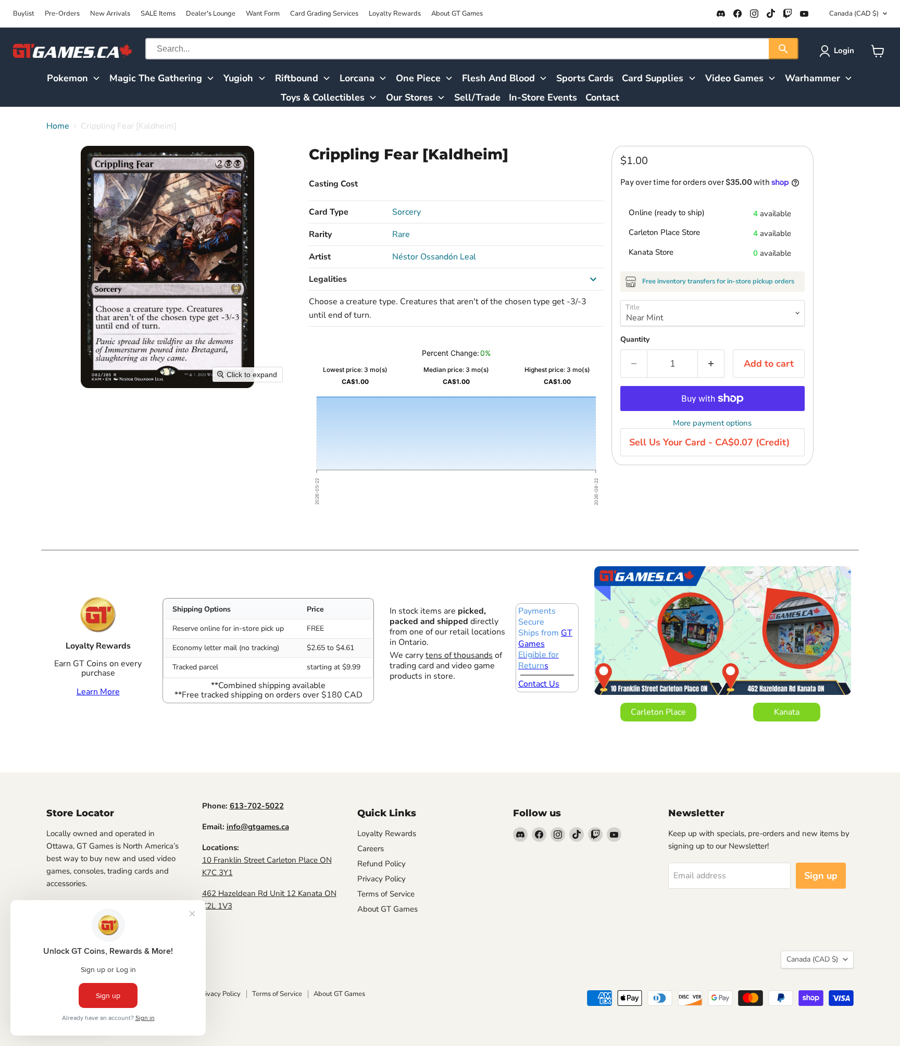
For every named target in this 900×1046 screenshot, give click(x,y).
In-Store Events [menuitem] (543, 97)
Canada (854, 13)
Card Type (328, 212)
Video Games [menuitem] (734, 78)
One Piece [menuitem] (418, 78)
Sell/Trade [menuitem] (477, 97)
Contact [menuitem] (602, 97)
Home (57, 126)
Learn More (98, 692)
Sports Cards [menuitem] (585, 78)
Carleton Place (658, 712)
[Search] (783, 48)
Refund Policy (381, 863)
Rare (401, 234)
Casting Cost (333, 184)
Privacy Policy (381, 879)
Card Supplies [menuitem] (652, 78)
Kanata (786, 712)
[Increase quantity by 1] (711, 364)
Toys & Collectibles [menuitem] (323, 97)
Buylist (23, 14)
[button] (838, 51)
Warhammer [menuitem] (812, 78)
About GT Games (457, 14)
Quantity (634, 339)
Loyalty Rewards (395, 14)
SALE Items (158, 14)
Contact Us (538, 684)
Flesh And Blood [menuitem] (498, 78)
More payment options (712, 423)
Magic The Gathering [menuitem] (155, 78)
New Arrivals (110, 14)
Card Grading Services (324, 14)
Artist (320, 257)
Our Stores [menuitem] (409, 97)
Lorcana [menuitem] (357, 78)
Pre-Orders (62, 14)
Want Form (263, 14)
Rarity (320, 234)
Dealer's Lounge (210, 14)
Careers (370, 848)
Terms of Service (386, 894)
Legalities (328, 279)
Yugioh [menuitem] (238, 78)
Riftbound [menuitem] (296, 78)
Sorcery (406, 212)
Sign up (821, 875)
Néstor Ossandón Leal (434, 257)
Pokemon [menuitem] (67, 78)
